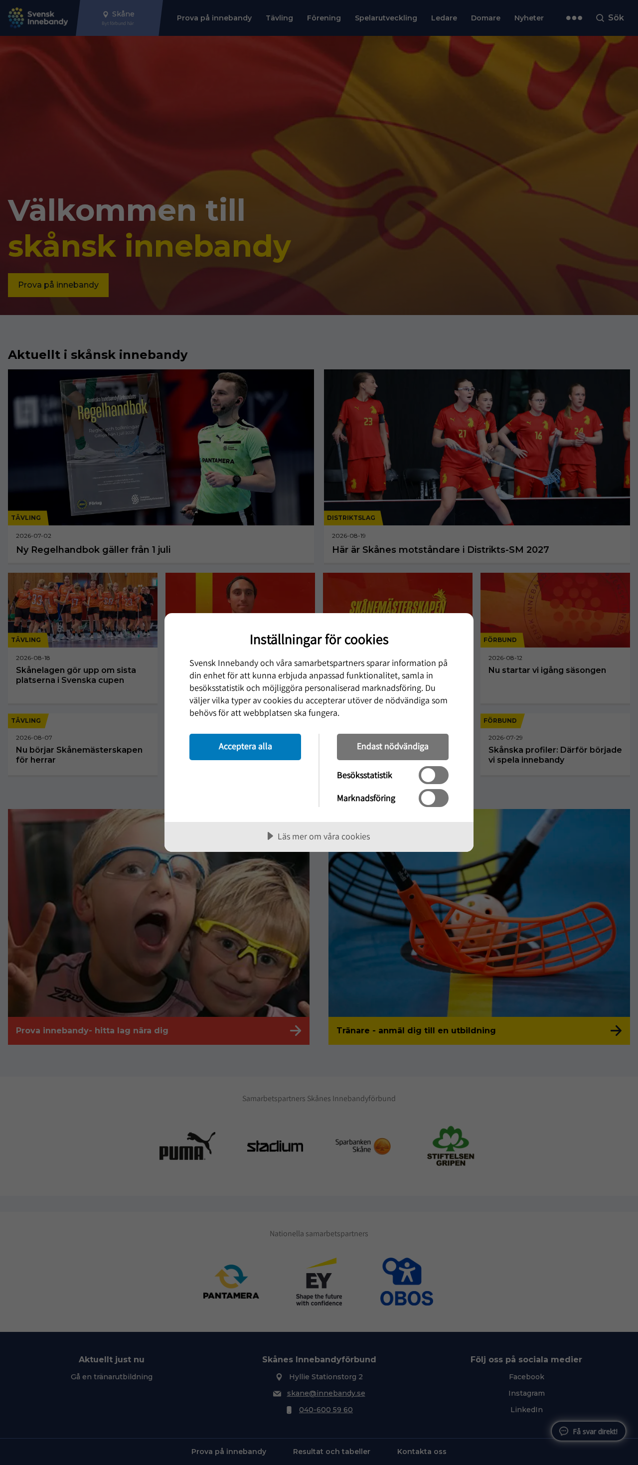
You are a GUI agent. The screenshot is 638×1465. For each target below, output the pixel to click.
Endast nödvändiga (393, 746)
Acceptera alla (245, 746)
